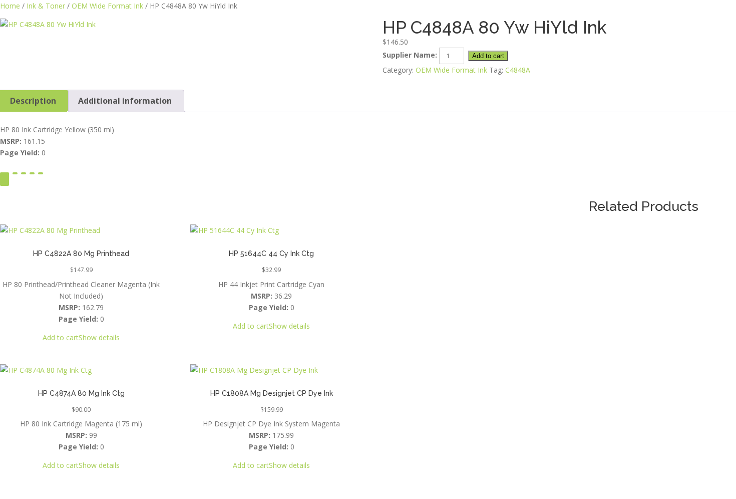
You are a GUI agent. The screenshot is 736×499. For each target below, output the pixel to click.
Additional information (125, 100)
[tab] (125, 101)
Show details (99, 337)
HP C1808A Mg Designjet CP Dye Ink (271, 393)
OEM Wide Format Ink (107, 6)
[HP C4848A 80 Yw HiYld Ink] (176, 24)
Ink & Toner (46, 6)
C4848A (517, 70)
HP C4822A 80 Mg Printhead (81, 254)
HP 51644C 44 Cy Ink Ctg (271, 254)
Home (10, 6)
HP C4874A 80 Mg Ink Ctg (81, 393)
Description (33, 100)
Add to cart (488, 56)
